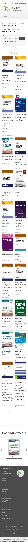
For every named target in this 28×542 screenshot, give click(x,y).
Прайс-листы (6, 518)
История (4, 471)
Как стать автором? (6, 498)
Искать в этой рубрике (10, 41)
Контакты (4, 480)
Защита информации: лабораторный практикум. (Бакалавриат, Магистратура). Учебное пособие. (20, 256)
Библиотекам (5, 489)
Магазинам (4, 487)
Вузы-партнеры (5, 475)
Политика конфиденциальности (14, 529)
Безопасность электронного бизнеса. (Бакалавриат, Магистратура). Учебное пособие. (20, 192)
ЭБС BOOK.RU (6, 509)
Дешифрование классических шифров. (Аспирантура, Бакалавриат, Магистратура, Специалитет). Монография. (20, 225)
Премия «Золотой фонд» (7, 506)
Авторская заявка (6, 503)
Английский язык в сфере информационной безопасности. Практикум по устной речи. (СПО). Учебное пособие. (20, 117)
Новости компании (6, 473)
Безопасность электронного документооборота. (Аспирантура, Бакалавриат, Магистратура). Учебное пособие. (7, 225)
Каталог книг (12, 24)
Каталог (4, 515)
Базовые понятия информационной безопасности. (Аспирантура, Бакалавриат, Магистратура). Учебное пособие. (20, 161)
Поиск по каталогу (20, 16)
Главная (4, 24)
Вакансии (4, 478)
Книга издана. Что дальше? (6, 500)
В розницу (4, 491)
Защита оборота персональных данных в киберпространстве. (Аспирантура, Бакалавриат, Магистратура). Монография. (20, 287)
